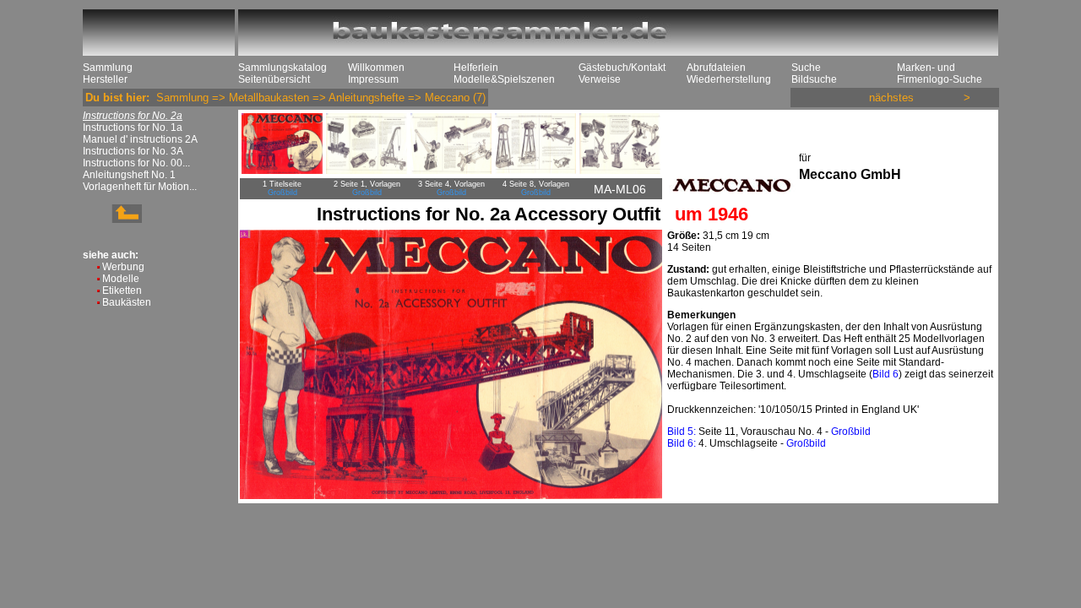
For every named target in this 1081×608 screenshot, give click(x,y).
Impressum (373, 79)
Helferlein (476, 67)
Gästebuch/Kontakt (622, 67)
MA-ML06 (620, 189)
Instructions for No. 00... (136, 163)
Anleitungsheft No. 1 (129, 175)
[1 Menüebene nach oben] (112, 219)
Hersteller (105, 79)
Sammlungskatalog (282, 67)
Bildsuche (814, 79)
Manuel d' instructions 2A (140, 139)
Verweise (600, 79)
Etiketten (122, 290)
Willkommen (376, 67)
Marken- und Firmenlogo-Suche (939, 73)
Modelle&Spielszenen (504, 79)
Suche (806, 67)
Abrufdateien (716, 67)
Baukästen (126, 302)
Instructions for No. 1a (132, 127)
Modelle (120, 279)
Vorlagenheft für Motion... (140, 187)
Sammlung (108, 67)
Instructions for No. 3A (133, 151)
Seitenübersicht (274, 79)
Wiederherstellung (729, 79)
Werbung (123, 267)
